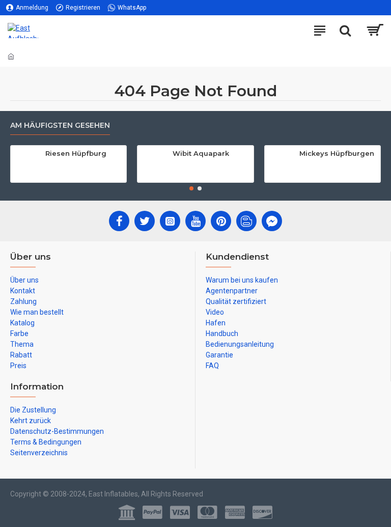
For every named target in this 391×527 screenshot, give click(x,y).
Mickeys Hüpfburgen (336, 153)
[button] (191, 188)
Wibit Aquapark (201, 153)
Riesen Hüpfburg (75, 153)
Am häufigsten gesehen (60, 125)
